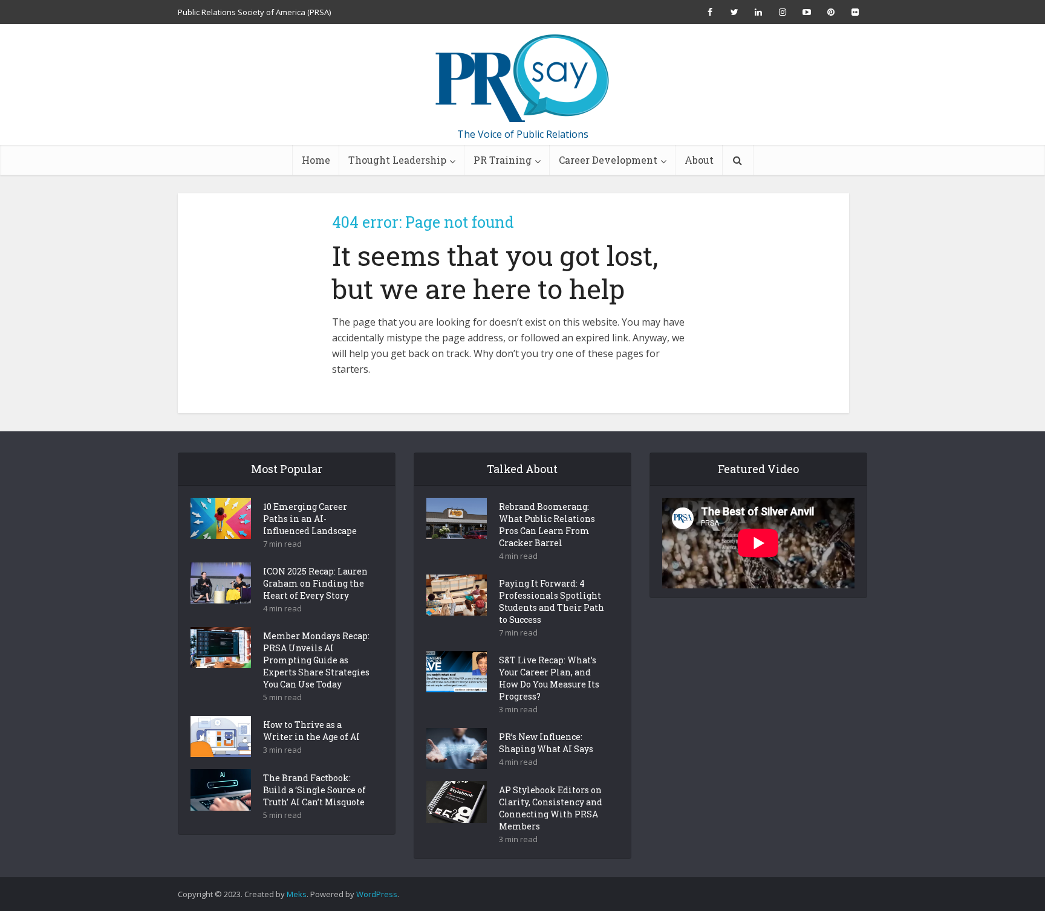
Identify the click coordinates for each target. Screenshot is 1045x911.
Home (316, 159)
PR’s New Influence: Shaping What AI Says (546, 743)
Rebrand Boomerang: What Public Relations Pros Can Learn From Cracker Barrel (547, 525)
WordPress (376, 894)
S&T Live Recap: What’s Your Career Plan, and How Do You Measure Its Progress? (549, 678)
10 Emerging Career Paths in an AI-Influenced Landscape (310, 518)
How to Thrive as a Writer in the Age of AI (311, 730)
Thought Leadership (397, 159)
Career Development (608, 159)
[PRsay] (522, 78)
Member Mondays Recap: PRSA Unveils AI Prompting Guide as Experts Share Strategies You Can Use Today (316, 660)
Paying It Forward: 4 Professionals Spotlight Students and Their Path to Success (551, 601)
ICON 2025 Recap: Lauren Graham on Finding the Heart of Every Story (315, 583)
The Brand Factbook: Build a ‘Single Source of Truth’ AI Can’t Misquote (314, 790)
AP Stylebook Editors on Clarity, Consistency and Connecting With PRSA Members (550, 808)
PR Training (503, 159)
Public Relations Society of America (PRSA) (254, 12)
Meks (297, 894)
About (699, 159)
